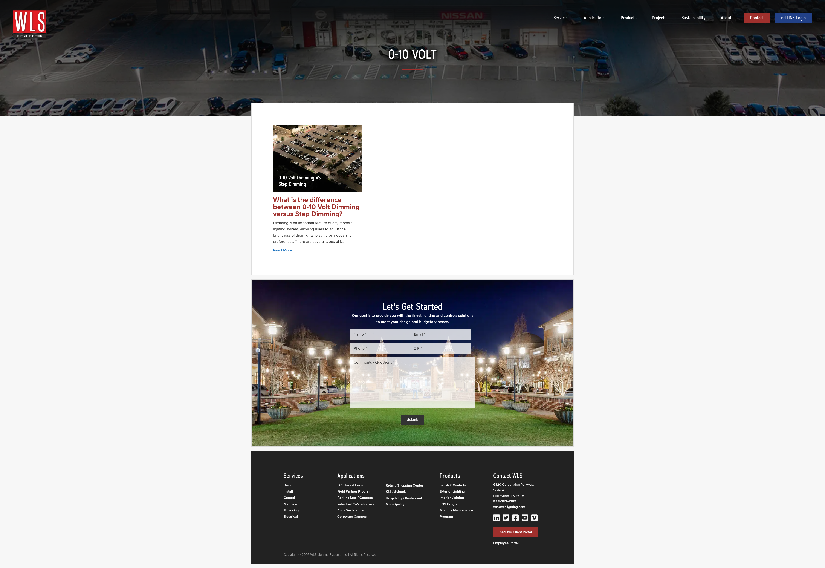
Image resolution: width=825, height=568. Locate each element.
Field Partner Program (354, 491)
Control (289, 497)
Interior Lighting (452, 497)
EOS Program (450, 504)
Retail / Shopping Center (404, 485)
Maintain (290, 504)
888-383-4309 (504, 501)
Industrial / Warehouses (355, 504)
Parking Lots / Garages (355, 497)
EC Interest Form (350, 485)
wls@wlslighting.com (509, 506)
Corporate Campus (352, 516)
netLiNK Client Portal (516, 532)
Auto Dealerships (350, 510)
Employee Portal (506, 542)
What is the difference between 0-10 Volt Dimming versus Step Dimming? (316, 206)
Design (289, 485)
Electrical (291, 516)
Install (288, 491)
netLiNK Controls (453, 485)
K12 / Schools (396, 491)
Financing (291, 510)
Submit (412, 419)
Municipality (395, 504)
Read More (282, 250)
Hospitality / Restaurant (404, 498)
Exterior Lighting (452, 491)
